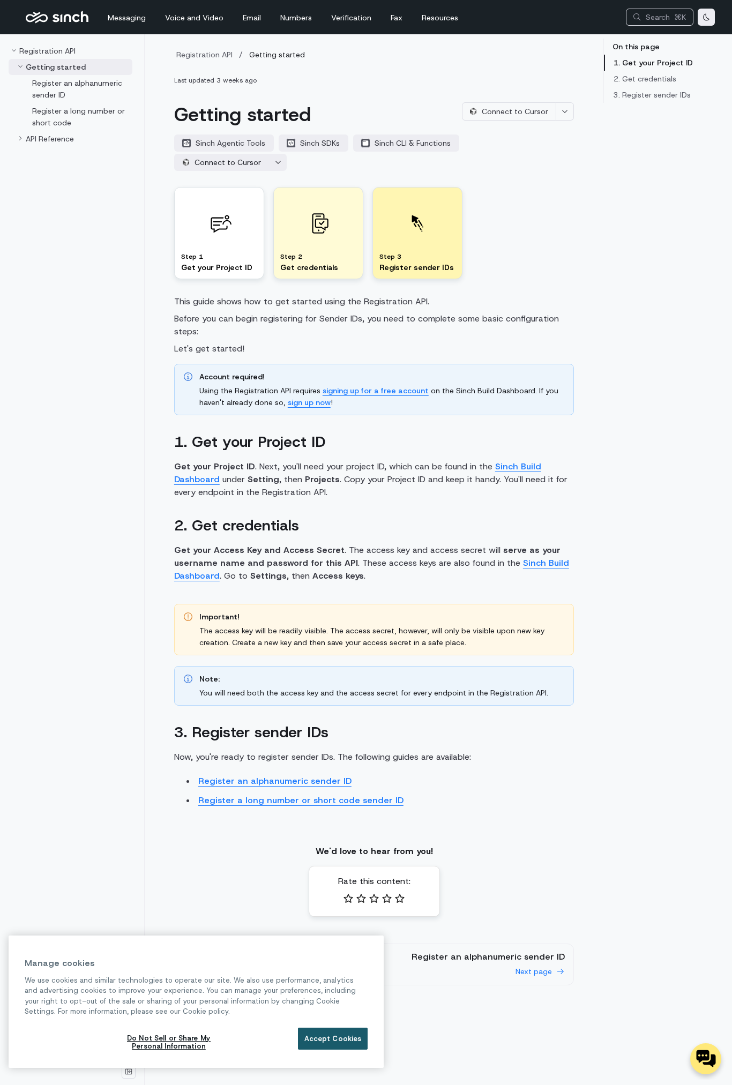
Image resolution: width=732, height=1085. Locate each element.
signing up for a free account (376, 390)
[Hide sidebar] (129, 1072)
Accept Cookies (333, 1038)
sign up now (309, 402)
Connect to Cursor (515, 111)
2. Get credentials (645, 79)
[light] (706, 17)
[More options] (278, 162)
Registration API (204, 54)
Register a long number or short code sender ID (301, 800)
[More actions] (565, 111)
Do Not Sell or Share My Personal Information (169, 1042)
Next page (534, 971)
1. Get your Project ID (653, 63)
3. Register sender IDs (652, 95)
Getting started (277, 54)
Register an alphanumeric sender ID (275, 781)
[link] (70, 139)
